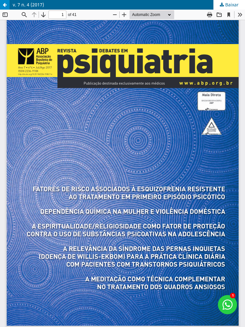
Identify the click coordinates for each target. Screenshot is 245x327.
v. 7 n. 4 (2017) (28, 5)
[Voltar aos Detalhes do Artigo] (5, 5)
